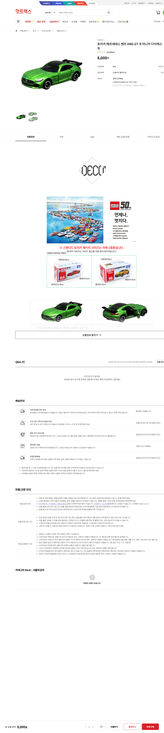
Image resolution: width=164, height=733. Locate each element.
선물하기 (114, 726)
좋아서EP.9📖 (108, 21)
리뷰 (61, 136)
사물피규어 (60, 30)
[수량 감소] (85, 727)
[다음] (86, 75)
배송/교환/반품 (123, 136)
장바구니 (132, 726)
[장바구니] (158, 12)
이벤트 (83, 21)
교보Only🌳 (123, 21)
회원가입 (127, 3)
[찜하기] (101, 727)
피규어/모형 (46, 30)
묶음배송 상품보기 (139, 85)
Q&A (92, 136)
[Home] (16, 31)
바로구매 (150, 726)
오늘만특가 (54, 21)
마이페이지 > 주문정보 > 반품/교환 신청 (53, 503)
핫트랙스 (48, 12)
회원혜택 (141, 3)
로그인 (134, 3)
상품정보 (30, 136)
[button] (106, 52)
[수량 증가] (92, 727)
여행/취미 (23, 30)
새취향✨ (29, 21)
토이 (34, 30)
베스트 (65, 21)
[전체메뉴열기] (18, 21)
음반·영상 (41, 21)
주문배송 (151, 3)
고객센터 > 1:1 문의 (101, 503)
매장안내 (158, 3)
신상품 (74, 21)
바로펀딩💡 (94, 21)
